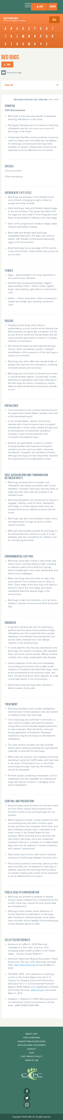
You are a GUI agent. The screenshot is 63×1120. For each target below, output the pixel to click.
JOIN (41, 6)
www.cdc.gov (37, 990)
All (54, 20)
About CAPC (31, 1034)
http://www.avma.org (24, 965)
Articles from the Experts (31, 1045)
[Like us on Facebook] (27, 1091)
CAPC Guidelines (31, 1037)
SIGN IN (53, 6)
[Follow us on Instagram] (27, 1104)
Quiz (31, 1053)
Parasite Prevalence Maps (31, 1041)
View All (9, 85)
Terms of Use (31, 1060)
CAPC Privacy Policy (31, 1056)
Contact (31, 1049)
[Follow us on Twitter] (27, 1098)
